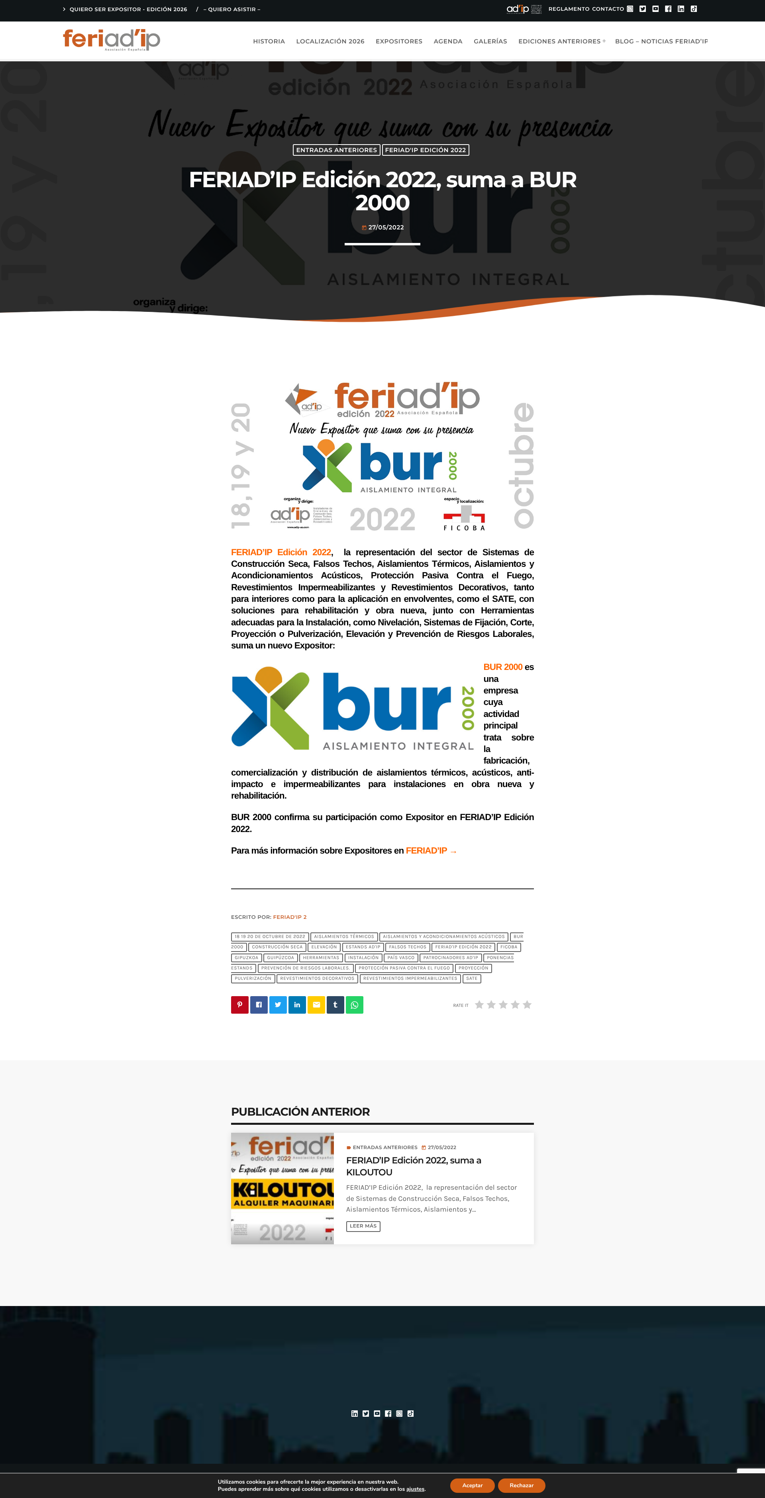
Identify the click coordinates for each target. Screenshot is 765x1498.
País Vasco (401, 958)
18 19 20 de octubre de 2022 (270, 937)
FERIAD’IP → (432, 851)
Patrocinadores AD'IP (451, 958)
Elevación (324, 947)
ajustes (415, 1489)
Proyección (473, 968)
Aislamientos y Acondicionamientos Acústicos (444, 937)
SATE (472, 979)
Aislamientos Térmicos (344, 937)
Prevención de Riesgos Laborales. (305, 968)
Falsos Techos (407, 947)
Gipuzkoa (246, 958)
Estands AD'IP (363, 947)
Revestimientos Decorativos (317, 979)
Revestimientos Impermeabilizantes (410, 979)
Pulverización (253, 979)
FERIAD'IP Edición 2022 (425, 150)
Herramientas (321, 958)
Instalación (363, 958)
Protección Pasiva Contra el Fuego (404, 968)
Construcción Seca (277, 947)
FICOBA (509, 947)
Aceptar (472, 1485)
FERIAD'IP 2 (290, 917)
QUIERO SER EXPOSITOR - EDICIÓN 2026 (124, 9)
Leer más (363, 1226)
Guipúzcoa (280, 958)
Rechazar (522, 1485)
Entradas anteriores (336, 150)
